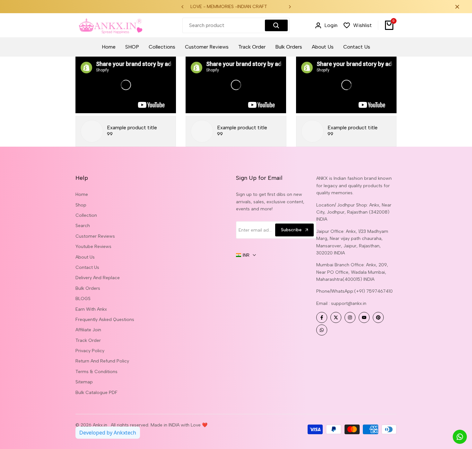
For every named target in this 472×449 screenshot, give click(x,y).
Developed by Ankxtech (107, 432)
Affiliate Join (88, 330)
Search (82, 225)
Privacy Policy (89, 350)
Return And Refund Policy (102, 361)
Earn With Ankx (91, 309)
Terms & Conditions (96, 371)
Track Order (88, 340)
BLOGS (83, 298)
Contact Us (87, 267)
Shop (80, 205)
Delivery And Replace (97, 277)
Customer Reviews (95, 236)
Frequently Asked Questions (104, 319)
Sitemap (84, 382)
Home (81, 194)
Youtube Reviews (93, 246)
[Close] (456, 7)
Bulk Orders (87, 288)
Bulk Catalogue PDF (96, 392)
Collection (86, 215)
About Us (85, 257)
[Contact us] (460, 437)
